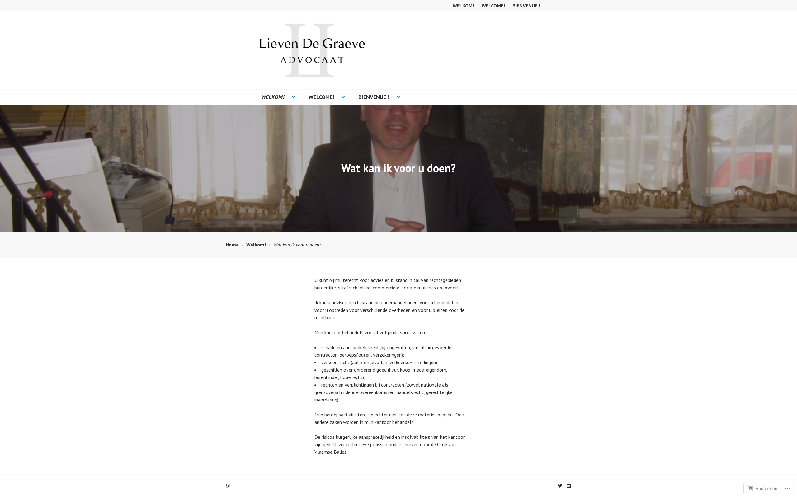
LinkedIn (568, 486)
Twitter (560, 486)
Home (232, 244)
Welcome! (493, 5)
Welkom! (463, 5)
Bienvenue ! (526, 5)
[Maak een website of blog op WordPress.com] (228, 486)
